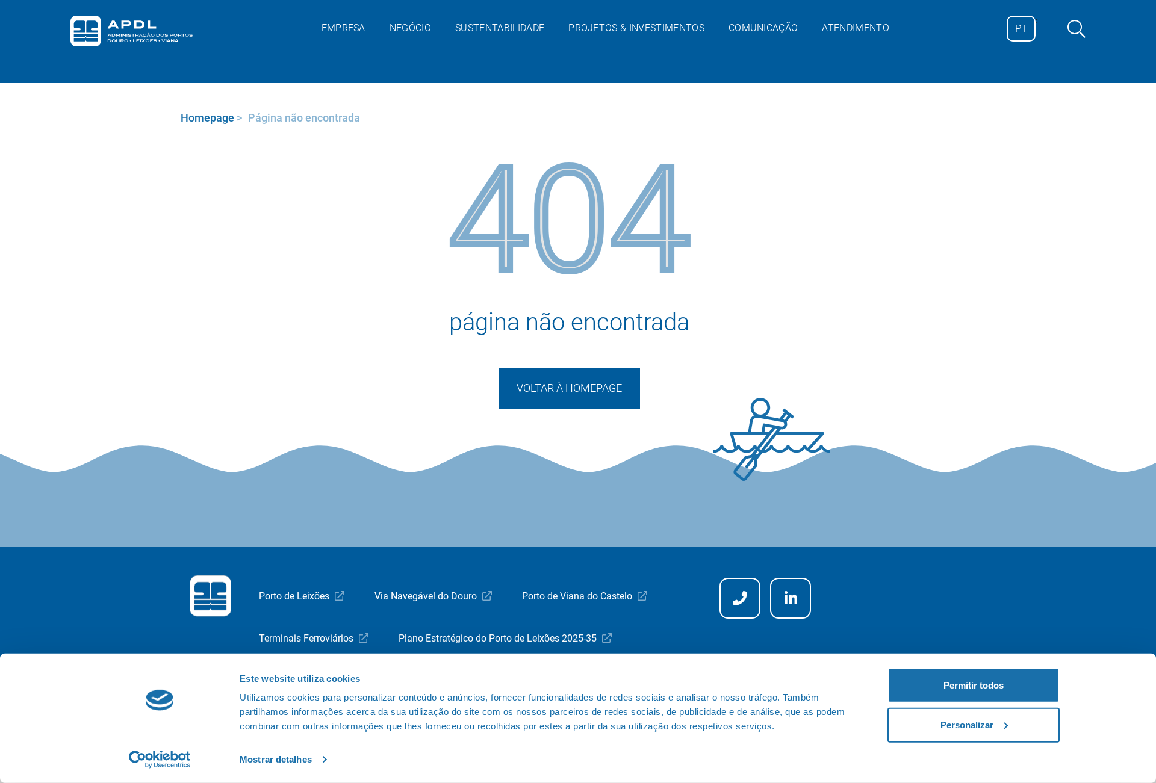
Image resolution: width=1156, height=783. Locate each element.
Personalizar (966, 724)
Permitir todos (973, 685)
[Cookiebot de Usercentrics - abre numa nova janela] (160, 760)
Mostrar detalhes (276, 759)
